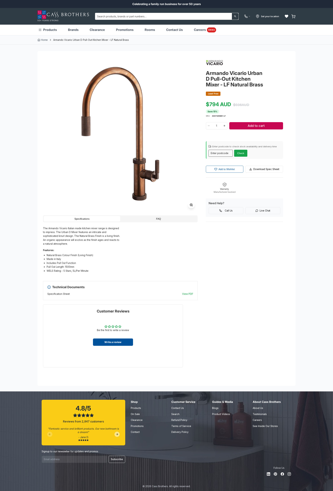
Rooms (150, 30)
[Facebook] (282, 474)
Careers (204, 30)
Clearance (97, 30)
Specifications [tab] (81, 218)
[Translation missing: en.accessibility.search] (235, 16)
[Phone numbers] (247, 16)
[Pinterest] (275, 474)
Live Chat (265, 210)
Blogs (215, 408)
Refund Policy (179, 419)
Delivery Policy (180, 431)
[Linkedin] (268, 474)
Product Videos (221, 414)
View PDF (187, 293)
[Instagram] (289, 474)
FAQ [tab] (158, 218)
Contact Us (174, 30)
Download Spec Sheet (266, 169)
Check (240, 153)
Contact (135, 431)
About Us (258, 408)
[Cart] (293, 16)
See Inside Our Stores (265, 426)
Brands (73, 30)
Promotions (125, 30)
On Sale (135, 414)
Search (175, 414)
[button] (286, 16)
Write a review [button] (112, 342)
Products (50, 30)
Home (44, 39)
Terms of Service (181, 426)
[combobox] (167, 16)
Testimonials (260, 414)
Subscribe (117, 459)
